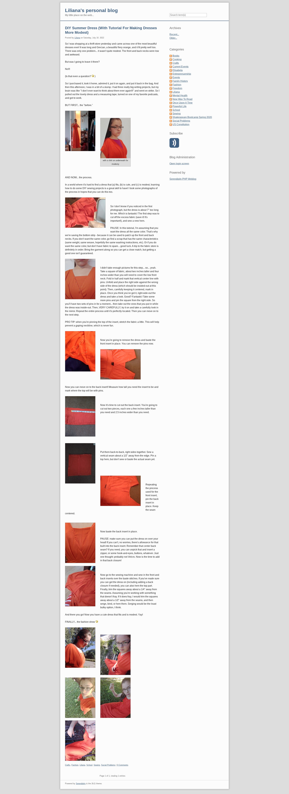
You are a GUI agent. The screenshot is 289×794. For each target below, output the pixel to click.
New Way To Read (182, 99)
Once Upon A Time (182, 102)
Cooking (177, 59)
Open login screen (179, 163)
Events (176, 77)
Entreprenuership (181, 74)
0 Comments (122, 765)
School (89, 765)
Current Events (180, 66)
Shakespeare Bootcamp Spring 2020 (192, 117)
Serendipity (81, 783)
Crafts (67, 765)
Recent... (174, 34)
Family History (180, 81)
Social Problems (108, 765)
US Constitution (180, 124)
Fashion (74, 765)
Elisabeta (177, 70)
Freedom (177, 88)
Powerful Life (179, 106)
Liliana (77, 38)
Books (175, 55)
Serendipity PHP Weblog (182, 179)
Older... (173, 38)
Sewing (97, 765)
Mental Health (179, 95)
